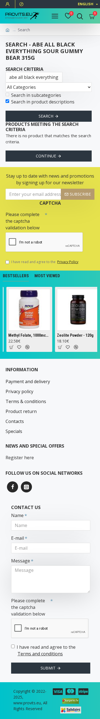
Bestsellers (16, 275)
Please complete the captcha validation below (22, 221)
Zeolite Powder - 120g (75, 335)
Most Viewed (47, 275)
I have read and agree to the (44, 261)
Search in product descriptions (42, 102)
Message (20, 561)
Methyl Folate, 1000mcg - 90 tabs (29, 335)
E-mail (17, 538)
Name (17, 515)
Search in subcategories (36, 95)
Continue (46, 156)
